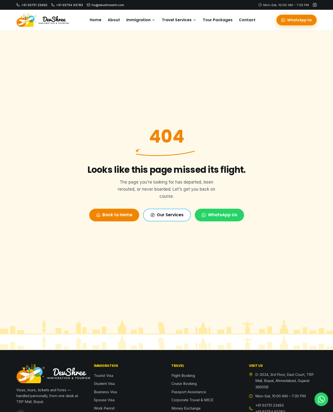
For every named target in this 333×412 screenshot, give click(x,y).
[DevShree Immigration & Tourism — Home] (42, 20)
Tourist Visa (103, 375)
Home (95, 19)
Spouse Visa (104, 400)
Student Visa (104, 383)
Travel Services (177, 19)
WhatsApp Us (299, 20)
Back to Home (117, 215)
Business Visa (105, 392)
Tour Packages (218, 19)
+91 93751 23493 (34, 5)
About (114, 19)
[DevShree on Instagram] (315, 5)
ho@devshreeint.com (108, 5)
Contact (247, 19)
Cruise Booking (184, 383)
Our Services (170, 215)
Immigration (138, 19)
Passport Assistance (188, 392)
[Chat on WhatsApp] (321, 399)
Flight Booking (183, 375)
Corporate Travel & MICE (192, 400)
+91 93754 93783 (69, 5)
